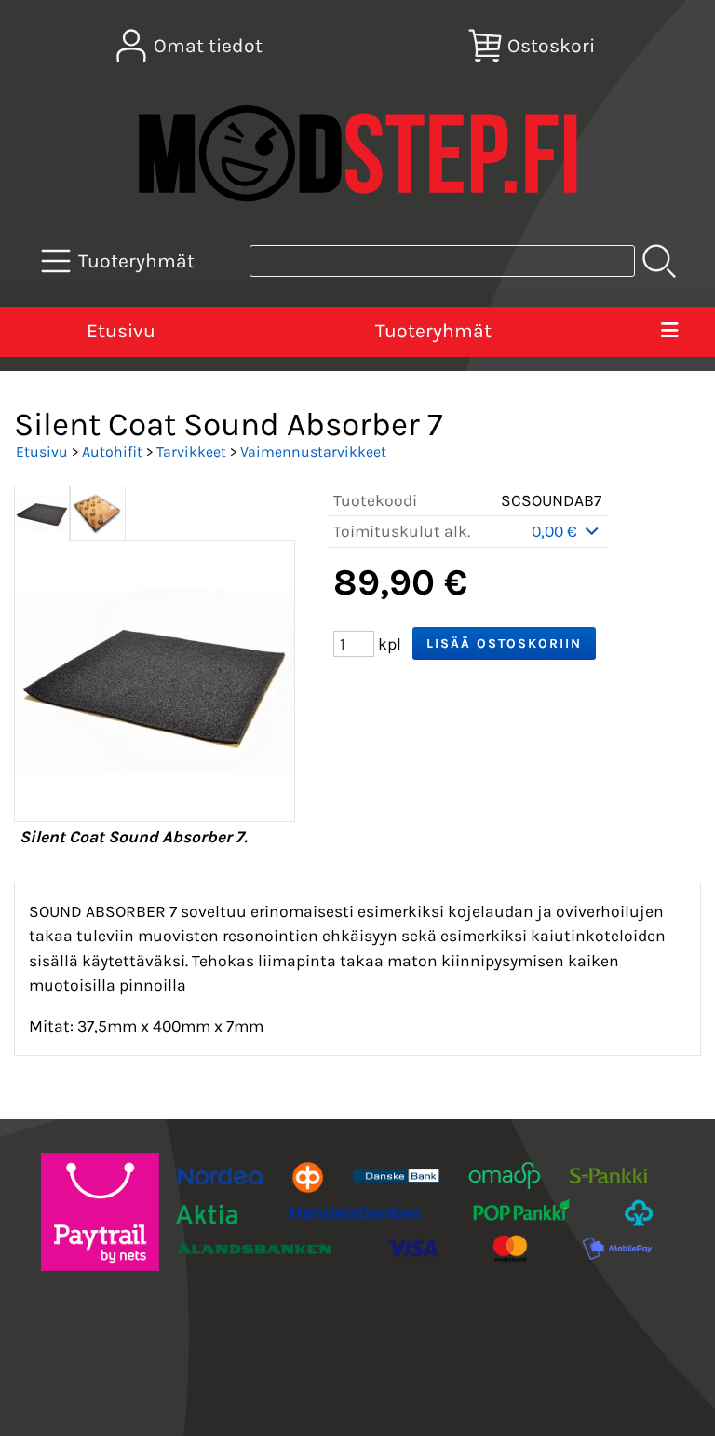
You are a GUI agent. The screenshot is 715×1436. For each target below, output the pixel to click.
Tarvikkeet (191, 451)
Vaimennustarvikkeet (313, 451)
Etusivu (121, 331)
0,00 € (556, 531)
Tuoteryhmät (433, 331)
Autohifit (112, 451)
